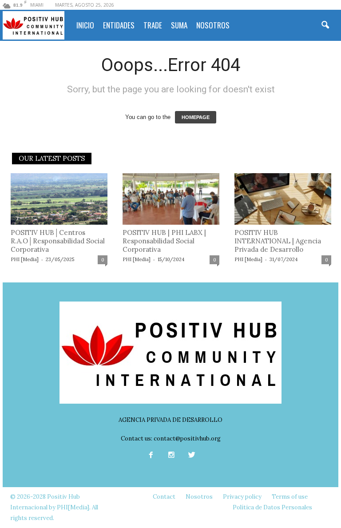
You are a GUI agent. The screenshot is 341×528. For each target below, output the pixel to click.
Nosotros (199, 496)
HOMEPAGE (196, 117)
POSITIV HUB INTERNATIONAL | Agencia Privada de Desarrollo (277, 241)
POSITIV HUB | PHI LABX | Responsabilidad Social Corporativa (164, 241)
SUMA (179, 25)
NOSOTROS (213, 25)
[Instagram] (171, 456)
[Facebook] (151, 456)
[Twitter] (191, 456)
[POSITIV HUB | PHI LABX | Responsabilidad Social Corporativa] (171, 199)
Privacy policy (242, 496)
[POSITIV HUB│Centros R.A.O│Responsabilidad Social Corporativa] (59, 199)
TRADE (152, 25)
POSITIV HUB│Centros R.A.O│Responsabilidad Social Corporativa (58, 241)
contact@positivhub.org (187, 438)
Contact (164, 496)
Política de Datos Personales (272, 507)
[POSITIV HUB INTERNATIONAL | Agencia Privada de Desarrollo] (282, 199)
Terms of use (290, 496)
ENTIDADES (119, 25)
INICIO (85, 25)
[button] (325, 25)
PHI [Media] (25, 259)
